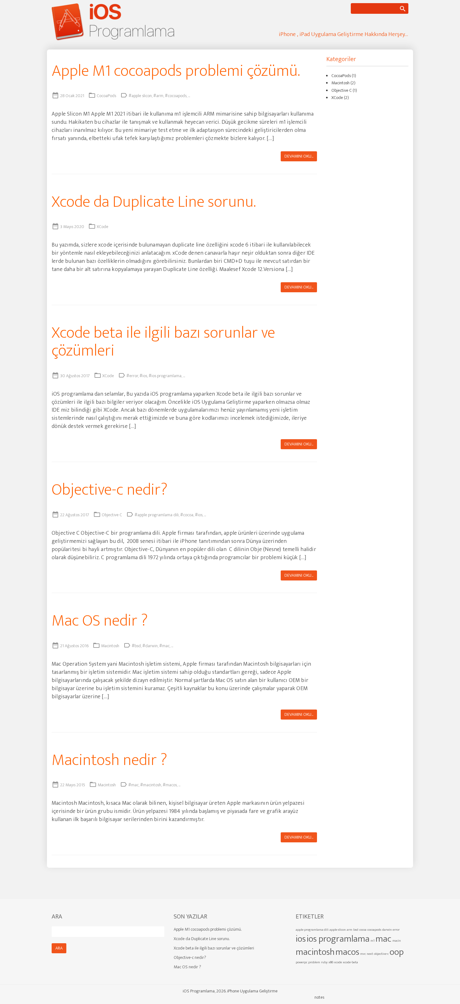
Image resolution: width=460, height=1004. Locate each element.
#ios (143, 375)
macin (396, 941)
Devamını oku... (298, 156)
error (396, 930)
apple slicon (338, 930)
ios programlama (338, 939)
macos (347, 952)
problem (314, 962)
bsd (355, 930)
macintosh (315, 952)
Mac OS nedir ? (100, 620)
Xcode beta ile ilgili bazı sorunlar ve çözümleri (163, 341)
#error (132, 375)
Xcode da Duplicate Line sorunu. (154, 202)
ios (301, 939)
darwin (387, 930)
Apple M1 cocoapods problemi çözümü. (176, 71)
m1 (373, 941)
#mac (164, 645)
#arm (158, 95)
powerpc (301, 962)
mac (383, 939)
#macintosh (150, 784)
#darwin (150, 645)
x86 (331, 962)
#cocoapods (176, 95)
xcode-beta (350, 962)
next (370, 954)
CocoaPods (106, 95)
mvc (363, 954)
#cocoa (186, 514)
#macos (170, 784)
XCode (102, 226)
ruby (324, 962)
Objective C (112, 514)
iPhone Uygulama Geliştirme (252, 991)
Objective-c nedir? (109, 489)
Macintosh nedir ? (109, 760)
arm (349, 930)
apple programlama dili (312, 930)
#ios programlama (165, 375)
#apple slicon (140, 95)
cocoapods (374, 930)
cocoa (362, 930)
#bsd (136, 645)
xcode (338, 962)
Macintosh (110, 645)
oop (397, 952)
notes (319, 997)
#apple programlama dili (157, 514)
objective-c (381, 954)
